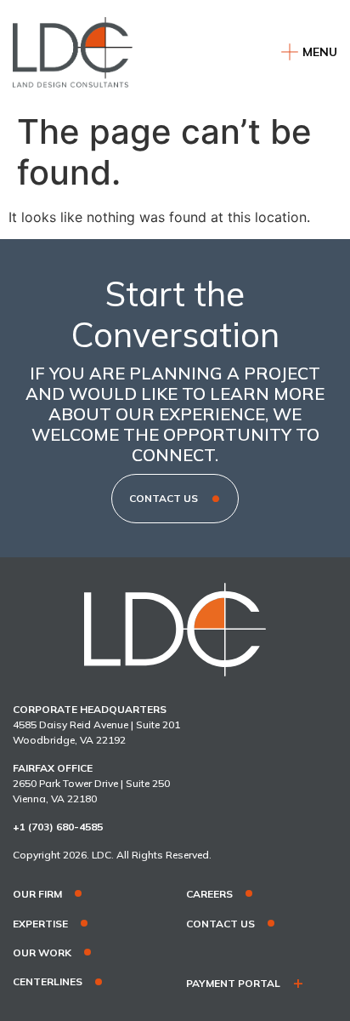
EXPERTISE (40, 924)
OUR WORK (42, 953)
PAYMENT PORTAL (233, 984)
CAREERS (209, 894)
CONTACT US (220, 924)
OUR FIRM (37, 894)
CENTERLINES (47, 982)
